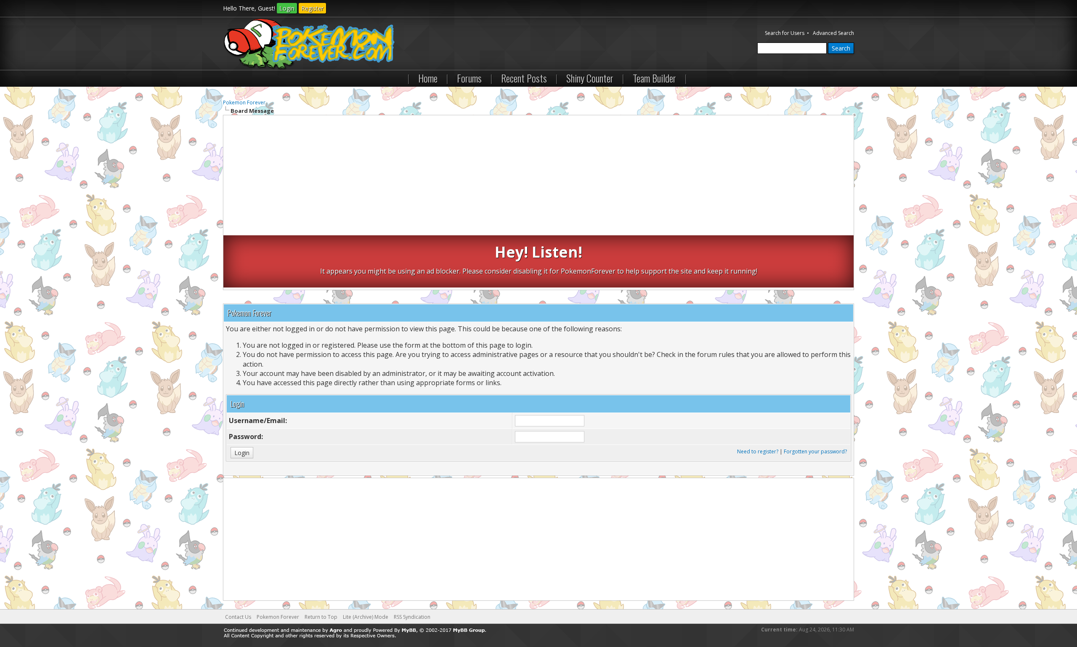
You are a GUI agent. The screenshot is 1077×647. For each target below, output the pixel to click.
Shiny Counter (589, 77)
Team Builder (654, 77)
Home (428, 77)
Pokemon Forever (244, 102)
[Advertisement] (538, 176)
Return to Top (321, 616)
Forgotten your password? (815, 451)
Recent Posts (524, 77)
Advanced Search (833, 33)
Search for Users (784, 33)
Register (312, 8)
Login (286, 8)
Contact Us (238, 616)
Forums (469, 77)
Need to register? (757, 451)
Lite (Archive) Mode (365, 616)
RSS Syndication (412, 616)
